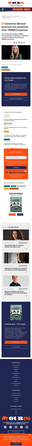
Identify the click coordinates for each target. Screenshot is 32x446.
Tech (16, 379)
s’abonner (20, 214)
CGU (16, 411)
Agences (16, 369)
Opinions (16, 385)
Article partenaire (16, 383)
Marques (16, 367)
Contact (16, 401)
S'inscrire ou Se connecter (16, 98)
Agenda (16, 399)
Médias (16, 375)
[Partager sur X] (19, 43)
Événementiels (16, 377)
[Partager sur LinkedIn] (14, 43)
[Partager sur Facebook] (16, 43)
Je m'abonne (16, 94)
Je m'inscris (16, 167)
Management (16, 373)
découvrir (16, 342)
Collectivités (16, 365)
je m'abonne (16, 443)
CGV (16, 413)
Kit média (16, 397)
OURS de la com (16, 393)
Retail (16, 371)
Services (16, 381)
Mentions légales (16, 409)
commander (12, 214)
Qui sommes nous (16, 395)
